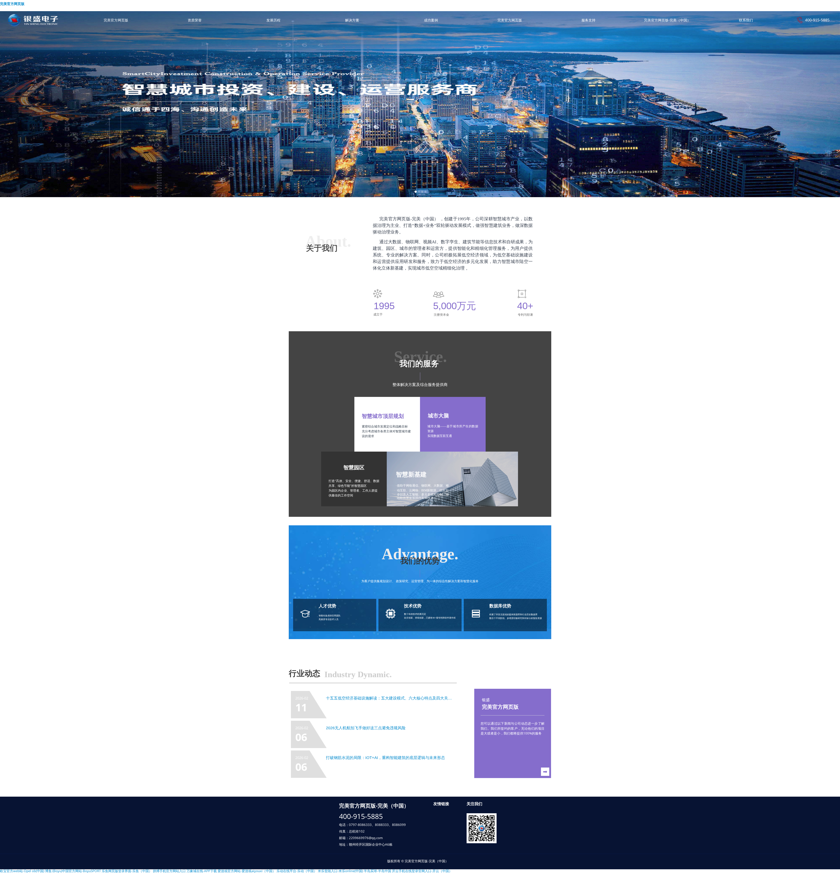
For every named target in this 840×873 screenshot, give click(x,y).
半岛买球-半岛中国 (377, 871)
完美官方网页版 (12, 4)
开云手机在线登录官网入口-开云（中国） (422, 871)
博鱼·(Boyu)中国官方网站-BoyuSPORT (73, 871)
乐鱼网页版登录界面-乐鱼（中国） (127, 871)
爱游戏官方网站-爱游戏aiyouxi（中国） (247, 871)
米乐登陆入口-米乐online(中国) (340, 871)
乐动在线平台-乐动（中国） (296, 871)
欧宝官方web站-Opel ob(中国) (22, 871)
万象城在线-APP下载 (202, 871)
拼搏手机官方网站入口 (169, 871)
